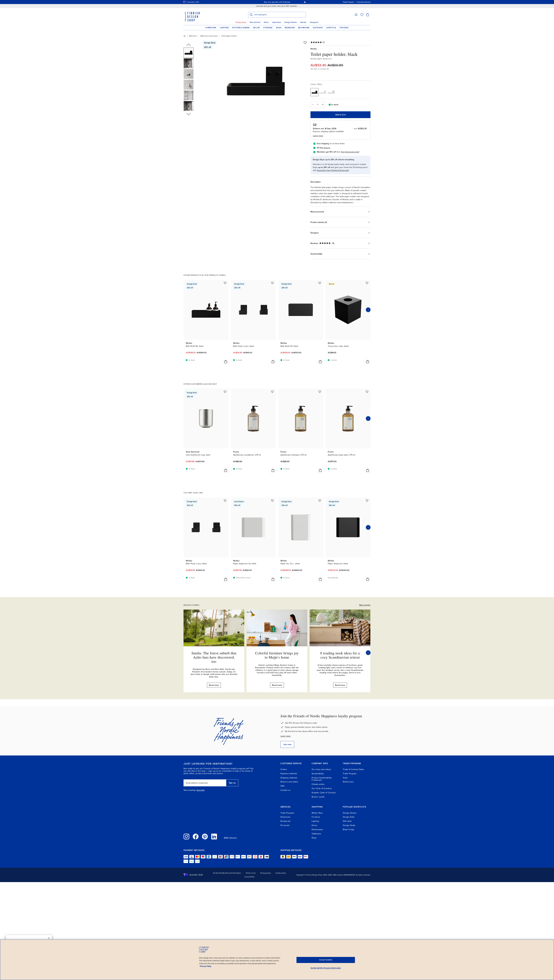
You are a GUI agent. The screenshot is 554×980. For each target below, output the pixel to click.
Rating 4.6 (282, 2)
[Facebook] (196, 836)
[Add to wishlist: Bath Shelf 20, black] (319, 283)
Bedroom (290, 28)
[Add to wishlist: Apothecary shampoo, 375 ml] (319, 391)
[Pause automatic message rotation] (305, 2)
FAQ (282, 786)
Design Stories (291, 22)
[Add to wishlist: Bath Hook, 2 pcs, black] (272, 283)
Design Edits (348, 817)
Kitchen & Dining (240, 28)
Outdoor (318, 28)
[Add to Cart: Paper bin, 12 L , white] (320, 579)
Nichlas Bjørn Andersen (321, 59)
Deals (266, 22)
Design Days (241, 22)
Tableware (316, 833)
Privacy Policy (205, 966)
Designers (314, 22)
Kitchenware (317, 829)
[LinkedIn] (214, 836)
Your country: (190, 790)
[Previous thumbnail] (189, 45)
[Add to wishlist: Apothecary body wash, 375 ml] (367, 391)
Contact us (285, 790)
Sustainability (318, 773)
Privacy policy (265, 873)
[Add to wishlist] (305, 42)
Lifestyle (331, 28)
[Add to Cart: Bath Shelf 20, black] (320, 362)
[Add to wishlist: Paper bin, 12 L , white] (319, 500)
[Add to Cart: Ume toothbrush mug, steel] (226, 470)
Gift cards (347, 821)
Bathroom (303, 28)
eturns (327, 148)
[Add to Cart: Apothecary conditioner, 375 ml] (273, 470)
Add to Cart (340, 114)
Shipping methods (288, 778)
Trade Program (349, 773)
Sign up (232, 783)
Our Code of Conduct (322, 788)
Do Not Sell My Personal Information (227, 873)
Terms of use (251, 873)
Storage (268, 28)
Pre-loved (284, 825)
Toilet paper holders (229, 36)
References (348, 782)
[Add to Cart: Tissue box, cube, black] (367, 362)
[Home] (185, 36)
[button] (356, 14)
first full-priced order (350, 152)
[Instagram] (186, 836)
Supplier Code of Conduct (324, 792)
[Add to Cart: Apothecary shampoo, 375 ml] (320, 470)
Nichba (313, 49)
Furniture (210, 28)
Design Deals (349, 825)
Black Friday (348, 829)
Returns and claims (289, 782)
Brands (303, 22)
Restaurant (285, 821)
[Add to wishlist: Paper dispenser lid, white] (272, 500)
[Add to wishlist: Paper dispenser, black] (367, 500)
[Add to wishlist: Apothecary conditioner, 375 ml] (272, 391)
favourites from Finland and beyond (333, 170)
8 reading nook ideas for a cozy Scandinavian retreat (340, 655)
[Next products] (368, 309)
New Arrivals (255, 22)
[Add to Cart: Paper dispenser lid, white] (273, 579)
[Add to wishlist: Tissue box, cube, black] (367, 283)
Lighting (224, 28)
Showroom (285, 817)
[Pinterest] (205, 836)
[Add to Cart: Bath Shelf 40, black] (226, 362)
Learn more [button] (318, 136)
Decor (256, 28)
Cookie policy (280, 873)
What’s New (317, 813)
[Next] (368, 652)
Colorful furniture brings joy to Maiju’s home (277, 655)
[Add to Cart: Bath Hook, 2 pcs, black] (273, 362)
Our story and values (321, 769)
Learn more (285, 736)
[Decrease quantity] (312, 104)
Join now (287, 744)
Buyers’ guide (318, 797)
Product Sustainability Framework (322, 779)
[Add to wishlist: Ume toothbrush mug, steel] (225, 391)
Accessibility (249, 877)
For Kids (344, 28)
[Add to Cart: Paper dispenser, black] (367, 579)
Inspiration (276, 22)
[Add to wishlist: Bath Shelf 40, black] (225, 283)
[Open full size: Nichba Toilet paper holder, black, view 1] (256, 81)
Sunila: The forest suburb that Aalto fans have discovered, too (213, 657)
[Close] (49, 938)
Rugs (278, 28)
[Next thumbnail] (189, 114)
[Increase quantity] (323, 104)
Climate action (318, 784)
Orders (283, 769)
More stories (364, 605)
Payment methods (288, 773)
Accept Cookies (325, 960)
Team (345, 778)
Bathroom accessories (209, 36)
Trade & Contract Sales (353, 769)
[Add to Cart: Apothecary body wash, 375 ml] (367, 470)
